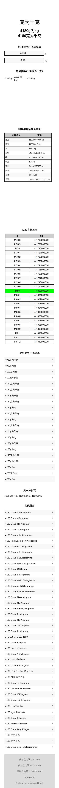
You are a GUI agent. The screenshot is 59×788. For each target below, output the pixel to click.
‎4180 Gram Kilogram (15, 718)
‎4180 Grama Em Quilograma (19, 608)
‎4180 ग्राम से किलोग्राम (15, 659)
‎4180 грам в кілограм (16, 723)
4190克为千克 (12, 425)
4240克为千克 (12, 455)
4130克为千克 (12, 389)
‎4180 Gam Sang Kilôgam (17, 729)
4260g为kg (10, 467)
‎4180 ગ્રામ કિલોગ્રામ (15, 712)
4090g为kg (10, 365)
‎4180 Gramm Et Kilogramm (18, 552)
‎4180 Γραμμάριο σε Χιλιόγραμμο (21, 541)
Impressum (29, 777)
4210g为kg (10, 437)
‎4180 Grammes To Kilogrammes (21, 747)
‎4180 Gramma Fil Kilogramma (20, 591)
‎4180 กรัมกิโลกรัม (14, 706)
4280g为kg (10, 479)
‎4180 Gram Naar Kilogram (18, 597)
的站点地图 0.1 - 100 (29, 759)
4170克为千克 (12, 413)
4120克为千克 (12, 383)
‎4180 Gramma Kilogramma (18, 557)
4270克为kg (11, 473)
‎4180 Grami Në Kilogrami (17, 700)
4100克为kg (11, 371)
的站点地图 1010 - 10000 (29, 771)
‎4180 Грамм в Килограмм (18, 688)
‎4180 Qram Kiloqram (15, 642)
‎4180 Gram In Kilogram (16, 631)
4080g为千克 (11, 360)
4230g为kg (10, 449)
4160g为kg (10, 407)
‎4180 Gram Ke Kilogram (17, 665)
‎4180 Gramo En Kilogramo (18, 546)
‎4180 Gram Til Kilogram (17, 529)
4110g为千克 (11, 377)
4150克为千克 (12, 401)
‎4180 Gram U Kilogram (16, 569)
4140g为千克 (11, 395)
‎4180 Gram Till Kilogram (17, 625)
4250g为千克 (11, 461)
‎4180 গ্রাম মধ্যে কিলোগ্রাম (15, 648)
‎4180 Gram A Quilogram (17, 654)
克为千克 (30, 22)
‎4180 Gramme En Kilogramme (20, 563)
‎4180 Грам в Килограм (16, 518)
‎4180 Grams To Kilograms (18, 512)
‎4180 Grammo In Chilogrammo (20, 580)
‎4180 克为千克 (12, 735)
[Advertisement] (29, 8)
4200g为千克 (11, 431)
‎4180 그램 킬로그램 (15, 677)
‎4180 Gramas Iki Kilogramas (19, 586)
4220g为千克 (11, 443)
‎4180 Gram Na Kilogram (17, 524)
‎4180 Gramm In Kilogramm (18, 535)
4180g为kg (10, 419)
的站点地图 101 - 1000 (29, 765)
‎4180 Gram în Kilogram (16, 614)
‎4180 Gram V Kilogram (16, 694)
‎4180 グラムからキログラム (19, 671)
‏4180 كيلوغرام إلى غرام (16, 637)
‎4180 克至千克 (12, 741)
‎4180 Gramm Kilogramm (17, 574)
